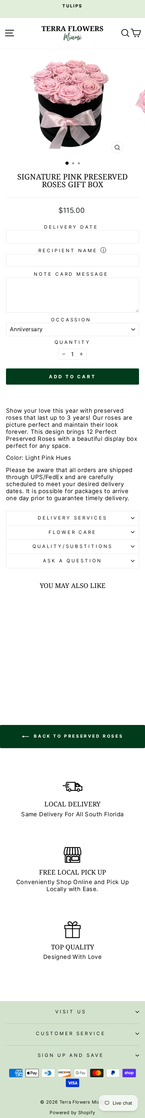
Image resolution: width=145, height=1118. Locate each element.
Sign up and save (71, 1055)
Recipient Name (67, 250)
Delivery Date (71, 227)
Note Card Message (71, 274)
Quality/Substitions (72, 546)
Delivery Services (72, 518)
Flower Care (73, 532)
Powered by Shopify (72, 1112)
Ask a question (72, 560)
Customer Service (71, 1033)
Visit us (70, 1011)
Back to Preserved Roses (77, 736)
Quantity (72, 342)
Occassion (71, 319)
